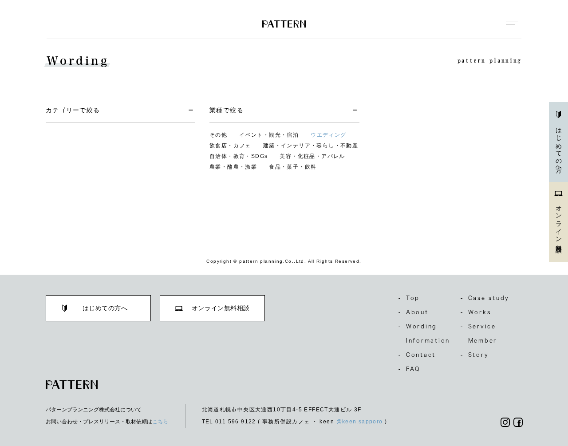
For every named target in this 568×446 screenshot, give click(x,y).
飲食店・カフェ (230, 145)
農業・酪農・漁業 (233, 167)
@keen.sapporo (359, 421)
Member (479, 340)
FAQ (409, 368)
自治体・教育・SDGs (238, 156)
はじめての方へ (558, 146)
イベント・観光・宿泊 (269, 135)
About (413, 312)
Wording (417, 326)
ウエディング (328, 135)
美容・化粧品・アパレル (312, 156)
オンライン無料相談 (558, 222)
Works (476, 312)
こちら (160, 421)
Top (409, 297)
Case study (485, 297)
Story (475, 354)
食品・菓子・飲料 (292, 167)
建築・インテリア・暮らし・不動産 (310, 145)
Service (478, 326)
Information (424, 340)
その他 (218, 135)
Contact (417, 354)
